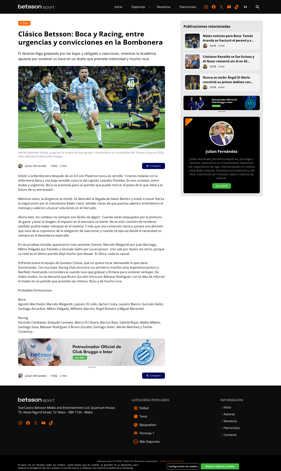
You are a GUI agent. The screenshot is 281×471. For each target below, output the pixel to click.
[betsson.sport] (36, 6)
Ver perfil (221, 186)
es (245, 7)
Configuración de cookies (183, 466)
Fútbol (24, 23)
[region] (140, 466)
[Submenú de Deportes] (150, 7)
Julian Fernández (36, 166)
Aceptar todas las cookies (220, 466)
